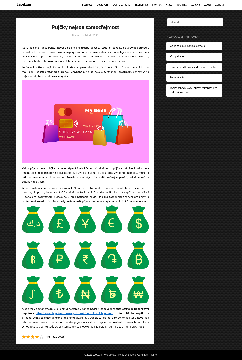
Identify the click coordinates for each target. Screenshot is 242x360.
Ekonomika (141, 4)
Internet (156, 4)
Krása (169, 4)
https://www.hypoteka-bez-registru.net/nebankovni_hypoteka (74, 313)
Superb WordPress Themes (143, 355)
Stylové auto (177, 77)
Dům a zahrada (121, 4)
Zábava (195, 4)
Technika (182, 4)
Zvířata (219, 4)
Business (87, 4)
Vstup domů (177, 56)
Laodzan (23, 4)
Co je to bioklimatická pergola (187, 46)
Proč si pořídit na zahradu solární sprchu (193, 67)
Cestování (102, 4)
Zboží (207, 4)
